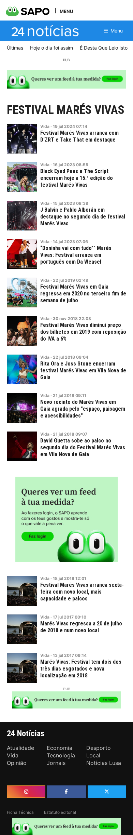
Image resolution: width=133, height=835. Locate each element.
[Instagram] (26, 791)
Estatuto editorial (60, 812)
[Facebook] (66, 791)
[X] (107, 791)
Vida (44, 126)
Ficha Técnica (20, 812)
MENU (66, 11)
